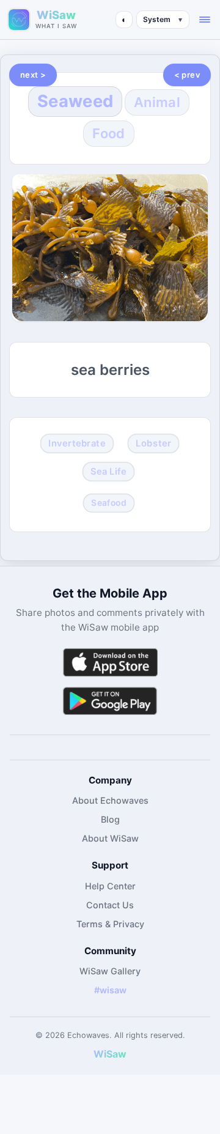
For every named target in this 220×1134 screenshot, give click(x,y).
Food (108, 133)
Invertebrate (76, 443)
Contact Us (110, 905)
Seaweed (75, 101)
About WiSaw (110, 838)
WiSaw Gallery (110, 971)
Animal (157, 102)
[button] (205, 19)
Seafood (109, 502)
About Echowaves (110, 800)
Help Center (110, 886)
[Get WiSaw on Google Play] (110, 700)
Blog (110, 819)
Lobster (153, 443)
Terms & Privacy (110, 924)
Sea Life (109, 470)
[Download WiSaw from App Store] (110, 662)
